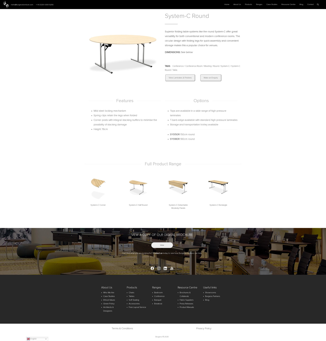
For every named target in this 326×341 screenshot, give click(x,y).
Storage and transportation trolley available (194, 124)
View (162, 245)
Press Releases (186, 304)
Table (174, 70)
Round (216, 66)
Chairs (131, 293)
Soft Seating (134, 300)
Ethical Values (109, 300)
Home (226, 4)
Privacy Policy (203, 328)
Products (248, 4)
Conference (178, 66)
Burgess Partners (212, 296)
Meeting (208, 66)
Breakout (158, 304)
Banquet (157, 300)
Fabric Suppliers (186, 300)
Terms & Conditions (122, 328)
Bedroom (158, 293)
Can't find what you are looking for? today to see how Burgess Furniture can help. (162, 253)
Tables (131, 296)
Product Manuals (187, 307)
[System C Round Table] (123, 53)
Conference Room (193, 66)
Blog (301, 4)
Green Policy (108, 304)
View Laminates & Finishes (180, 78)
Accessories (134, 304)
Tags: (167, 66)
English (33, 339)
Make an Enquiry (211, 78)
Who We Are (108, 293)
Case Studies (271, 4)
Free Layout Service (137, 307)
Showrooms (210, 293)
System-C (225, 66)
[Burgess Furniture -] (6, 4)
